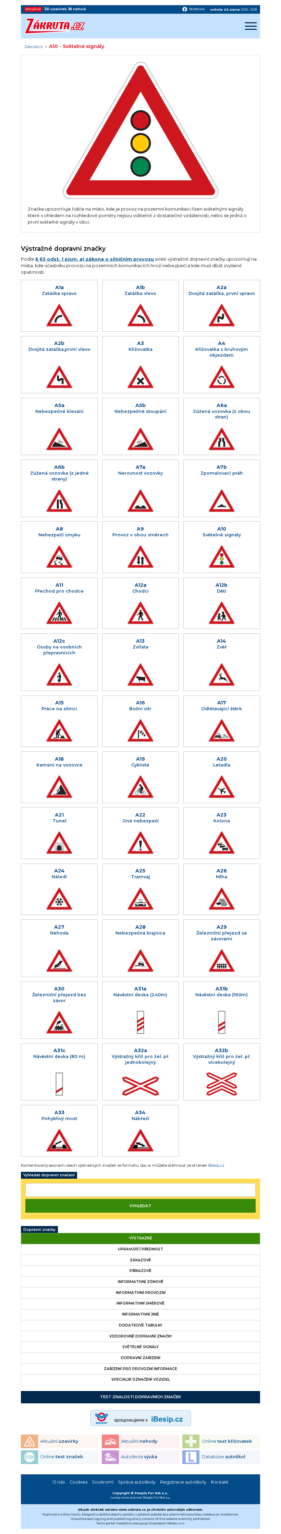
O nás (58, 1482)
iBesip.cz (216, 1165)
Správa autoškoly (137, 1482)
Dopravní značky (39, 1229)
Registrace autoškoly (183, 1482)
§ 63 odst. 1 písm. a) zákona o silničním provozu (94, 259)
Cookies (78, 1482)
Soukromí (102, 1482)
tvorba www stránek (126, 1497)
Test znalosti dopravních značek (140, 1396)
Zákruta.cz (33, 47)
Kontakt (220, 1482)
